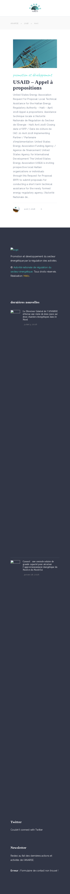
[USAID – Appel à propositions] (35, 53)
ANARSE (15, 23)
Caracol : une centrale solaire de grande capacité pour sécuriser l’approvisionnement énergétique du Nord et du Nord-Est (40, 565)
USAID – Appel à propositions (33, 85)
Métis (26, 276)
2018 (26, 23)
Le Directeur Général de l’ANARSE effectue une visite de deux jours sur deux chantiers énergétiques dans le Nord (40, 315)
